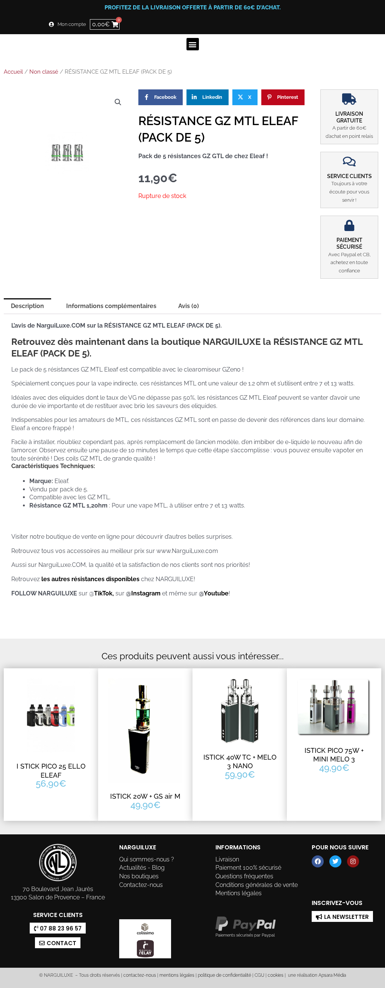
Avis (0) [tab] (188, 306)
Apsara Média (332, 975)
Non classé (43, 71)
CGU (259, 975)
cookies (275, 975)
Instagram (146, 593)
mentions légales (176, 975)
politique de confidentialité (224, 975)
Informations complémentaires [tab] (111, 306)
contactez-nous (139, 975)
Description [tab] (27, 306)
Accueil (13, 71)
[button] (192, 44)
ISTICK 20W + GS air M (145, 796)
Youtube (216, 593)
